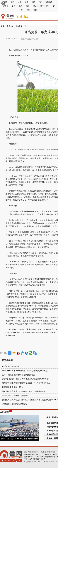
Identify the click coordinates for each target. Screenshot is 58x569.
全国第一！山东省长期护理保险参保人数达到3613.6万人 (25, 371)
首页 (2, 26)
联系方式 (35, 452)
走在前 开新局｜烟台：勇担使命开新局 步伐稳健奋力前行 (26, 379)
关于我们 (27, 452)
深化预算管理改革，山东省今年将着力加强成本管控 (24, 391)
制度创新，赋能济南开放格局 (14, 404)
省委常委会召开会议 (10, 366)
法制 (28, 10)
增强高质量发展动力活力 (12, 387)
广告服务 (43, 452)
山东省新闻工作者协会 (37, 459)
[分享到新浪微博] (18, 353)
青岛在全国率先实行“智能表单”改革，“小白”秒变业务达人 (26, 383)
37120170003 (37, 457)
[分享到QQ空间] (14, 353)
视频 (35, 10)
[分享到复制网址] (35, 353)
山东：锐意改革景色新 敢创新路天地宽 (18, 375)
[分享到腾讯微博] (22, 353)
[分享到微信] (31, 353)
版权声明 (50, 452)
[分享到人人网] (26, 353)
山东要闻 (19, 26)
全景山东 (10, 26)
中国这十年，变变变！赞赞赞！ (15, 396)
